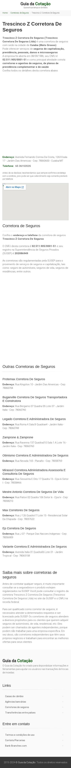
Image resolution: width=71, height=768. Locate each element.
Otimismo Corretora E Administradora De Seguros (35, 455)
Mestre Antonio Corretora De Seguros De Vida (33, 492)
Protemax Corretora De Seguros (23, 379)
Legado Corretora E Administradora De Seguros (34, 419)
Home (5, 13)
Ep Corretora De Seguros (19, 528)
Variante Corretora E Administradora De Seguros (34, 546)
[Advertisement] (35, 110)
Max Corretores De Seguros (20, 510)
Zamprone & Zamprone (17, 437)
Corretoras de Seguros (19, 13)
